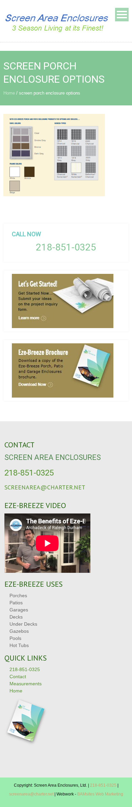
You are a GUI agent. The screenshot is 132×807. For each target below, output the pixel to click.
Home (9, 93)
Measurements (25, 683)
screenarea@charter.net (44, 487)
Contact (17, 676)
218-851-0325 (66, 247)
